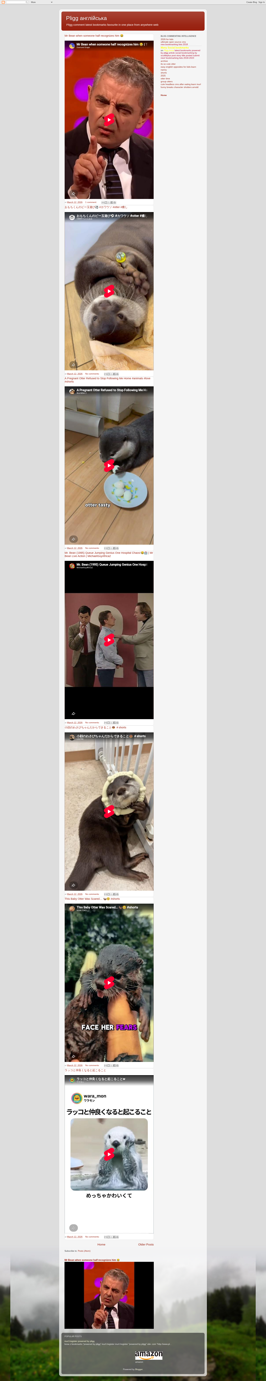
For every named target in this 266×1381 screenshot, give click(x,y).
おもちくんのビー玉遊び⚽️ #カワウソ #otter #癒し (96, 207)
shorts (164, 73)
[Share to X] (108, 202)
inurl (199, 84)
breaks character (175, 87)
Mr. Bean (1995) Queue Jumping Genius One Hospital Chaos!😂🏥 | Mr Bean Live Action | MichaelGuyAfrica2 (109, 554)
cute (163, 84)
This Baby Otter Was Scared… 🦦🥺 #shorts (92, 898)
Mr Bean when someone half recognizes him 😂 (94, 35)
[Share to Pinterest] (114, 202)
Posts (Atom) (84, 1251)
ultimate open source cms (173, 42)
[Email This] (103, 202)
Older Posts (146, 1244)
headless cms (172, 84)
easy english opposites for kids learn (178, 67)
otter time (165, 78)
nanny (164, 70)
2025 (163, 76)
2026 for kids (167, 39)
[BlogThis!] (105, 202)
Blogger (139, 1369)
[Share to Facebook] (111, 202)
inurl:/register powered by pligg (79, 1341)
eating (188, 84)
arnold (195, 87)
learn (193, 84)
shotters (188, 87)
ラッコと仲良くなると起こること (85, 1070)
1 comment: (91, 202)
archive (164, 61)
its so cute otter (168, 64)
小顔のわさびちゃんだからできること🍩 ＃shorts (95, 727)
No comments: (92, 374)
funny (163, 87)
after (181, 84)
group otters (167, 81)
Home (101, 1244)
